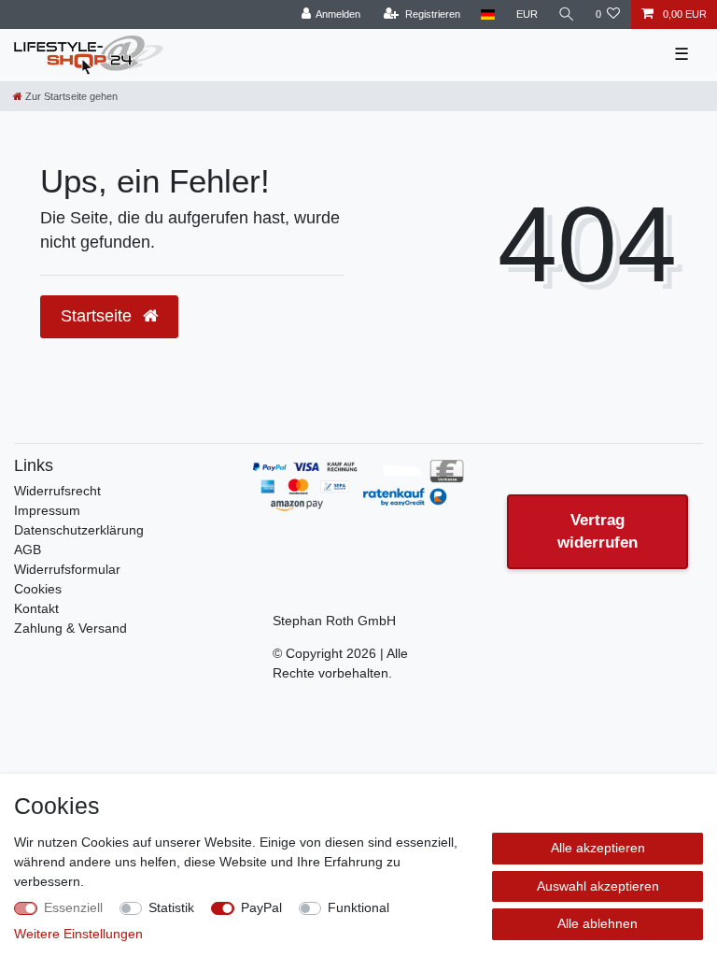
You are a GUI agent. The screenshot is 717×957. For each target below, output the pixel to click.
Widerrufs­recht (57, 490)
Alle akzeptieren (598, 847)
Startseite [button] (98, 316)
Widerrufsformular (67, 569)
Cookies (38, 588)
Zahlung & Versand (70, 628)
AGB (27, 549)
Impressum (47, 510)
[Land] (488, 14)
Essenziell (73, 907)
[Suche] (566, 14)
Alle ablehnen (597, 923)
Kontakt (36, 608)
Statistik (171, 907)
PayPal (261, 907)
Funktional (358, 907)
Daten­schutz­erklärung (79, 529)
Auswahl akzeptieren (598, 885)
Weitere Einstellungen (78, 933)
